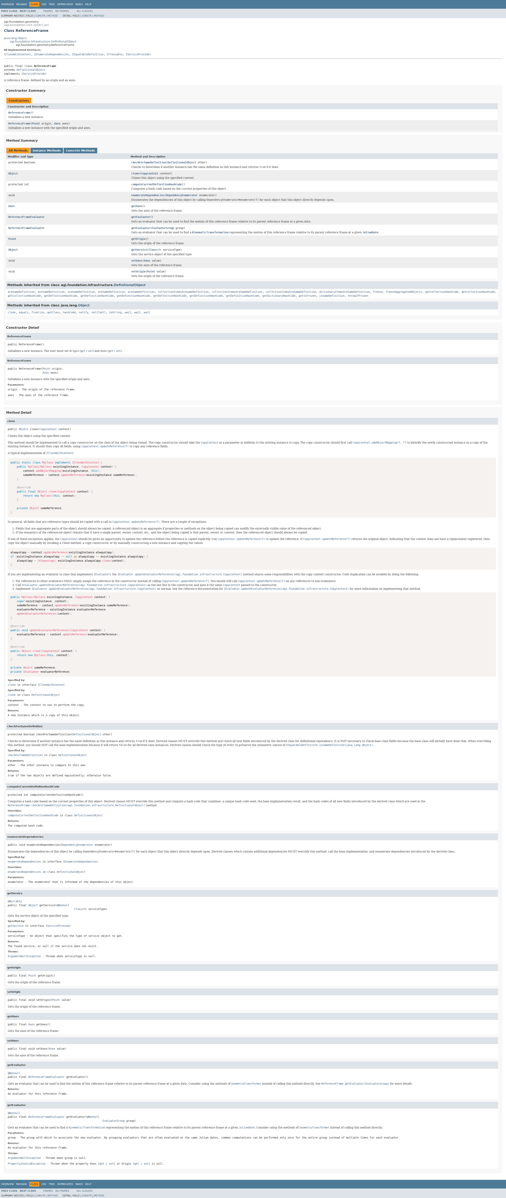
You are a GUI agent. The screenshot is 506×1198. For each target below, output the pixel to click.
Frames (48, 11)
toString (115, 312)
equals (23, 312)
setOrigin (138, 271)
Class (153, 249)
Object (13, 173)
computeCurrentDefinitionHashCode (156, 184)
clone (135, 173)
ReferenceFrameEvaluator (26, 217)
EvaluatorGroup (163, 228)
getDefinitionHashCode (60, 295)
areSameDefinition (21, 291)
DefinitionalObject (31, 69)
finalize (37, 312)
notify (83, 312)
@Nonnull (63, 905)
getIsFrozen (307, 295)
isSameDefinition (332, 295)
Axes (57, 123)
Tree (52, 4)
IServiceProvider (138, 54)
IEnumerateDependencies (51, 54)
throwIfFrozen (358, 295)
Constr (40, 15)
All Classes (85, 11)
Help (88, 4)
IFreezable (115, 54)
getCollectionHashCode (441, 291)
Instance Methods (47, 150)
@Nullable (15, 901)
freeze (377, 291)
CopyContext (149, 173)
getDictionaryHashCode (278, 295)
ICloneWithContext (17, 54)
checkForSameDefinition (148, 162)
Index (79, 4)
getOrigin (138, 238)
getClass (53, 312)
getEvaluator (140, 217)
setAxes (136, 260)
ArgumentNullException (24, 956)
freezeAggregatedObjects (404, 291)
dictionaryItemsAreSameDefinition (344, 291)
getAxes (136, 206)
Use (44, 4)
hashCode (69, 312)
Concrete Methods (80, 150)
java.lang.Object (15, 38)
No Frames (62, 11)
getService (139, 249)
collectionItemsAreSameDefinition (183, 291)
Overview (7, 4)
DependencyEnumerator (182, 195)
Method (52, 15)
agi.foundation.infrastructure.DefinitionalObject (43, 41)
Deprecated (65, 4)
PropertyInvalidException (27, 1163)
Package (21, 4)
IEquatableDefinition (88, 54)
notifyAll (99, 312)
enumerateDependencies (147, 195)
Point (36, 123)
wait (128, 312)
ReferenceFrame (19, 112)
